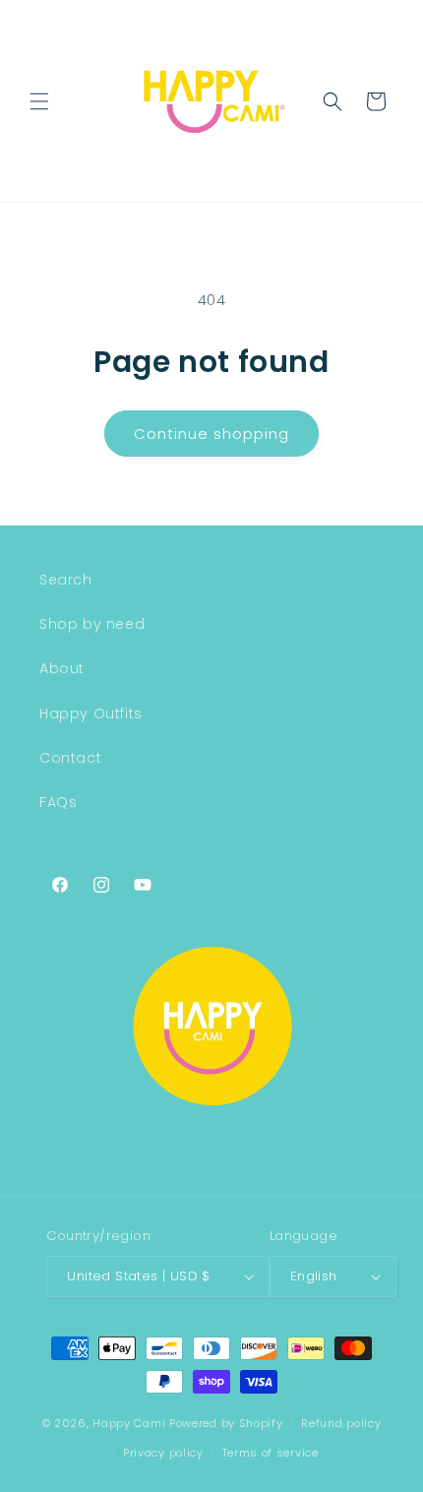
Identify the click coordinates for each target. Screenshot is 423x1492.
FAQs (58, 802)
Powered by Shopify (226, 1422)
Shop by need (92, 624)
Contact (70, 758)
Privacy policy (163, 1453)
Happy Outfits (91, 713)
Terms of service (270, 1453)
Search (65, 580)
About (62, 668)
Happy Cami (128, 1422)
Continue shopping (211, 433)
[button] (39, 101)
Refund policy (341, 1423)
